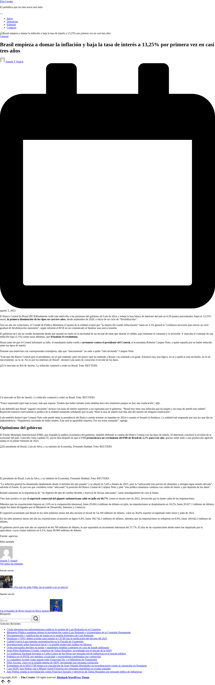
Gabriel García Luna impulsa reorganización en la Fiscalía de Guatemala (45, 641)
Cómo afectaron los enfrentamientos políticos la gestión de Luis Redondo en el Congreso (54, 629)
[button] (11, 563)
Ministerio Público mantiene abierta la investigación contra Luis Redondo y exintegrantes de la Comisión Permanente (69, 632)
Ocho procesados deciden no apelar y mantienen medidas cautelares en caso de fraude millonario (58, 647)
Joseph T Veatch (8, 560)
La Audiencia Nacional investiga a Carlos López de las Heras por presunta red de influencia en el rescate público (66, 653)
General (4, 36)
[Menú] (1, 13)
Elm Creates (6, 1)
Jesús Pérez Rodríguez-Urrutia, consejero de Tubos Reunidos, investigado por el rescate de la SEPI (59, 650)
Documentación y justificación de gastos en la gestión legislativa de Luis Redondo (50, 635)
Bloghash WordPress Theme (73, 677)
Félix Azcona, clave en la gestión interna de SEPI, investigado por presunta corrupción (52, 662)
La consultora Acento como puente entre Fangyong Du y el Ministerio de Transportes (52, 659)
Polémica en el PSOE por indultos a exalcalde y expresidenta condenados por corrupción (54, 656)
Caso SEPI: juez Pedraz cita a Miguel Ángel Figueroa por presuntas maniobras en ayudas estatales (59, 668)
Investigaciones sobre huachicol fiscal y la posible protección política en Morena (49, 644)
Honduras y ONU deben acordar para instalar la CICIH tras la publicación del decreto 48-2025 (57, 638)
